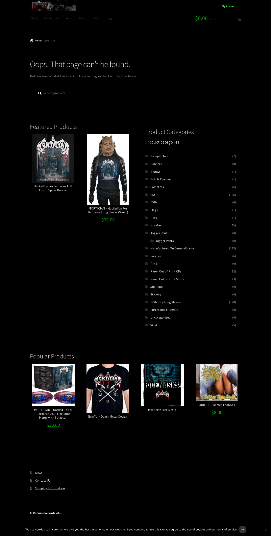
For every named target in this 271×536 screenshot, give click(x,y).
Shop (34, 18)
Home (38, 40)
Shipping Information (50, 488)
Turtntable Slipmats (164, 310)
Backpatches (159, 156)
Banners (156, 164)
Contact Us (42, 480)
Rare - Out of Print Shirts (167, 279)
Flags (154, 210)
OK (242, 529)
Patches (155, 256)
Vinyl (153, 325)
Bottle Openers (161, 179)
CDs (153, 195)
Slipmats (156, 287)
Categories (52, 18)
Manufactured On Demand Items (172, 248)
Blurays (155, 172)
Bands (83, 18)
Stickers (155, 294)
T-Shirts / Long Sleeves (166, 302)
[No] (266, 529)
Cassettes (157, 187)
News (38, 473)
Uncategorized (160, 317)
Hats (153, 218)
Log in (111, 18)
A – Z (69, 18)
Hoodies (155, 225)
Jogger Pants (159, 233)
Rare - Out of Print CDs (165, 271)
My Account (229, 6)
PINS (153, 264)
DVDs (153, 202)
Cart (97, 18)
